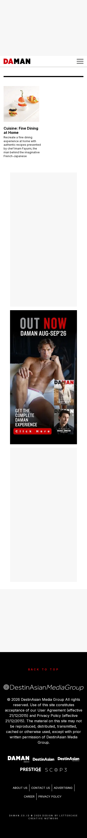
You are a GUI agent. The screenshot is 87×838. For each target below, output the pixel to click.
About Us (20, 788)
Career (29, 796)
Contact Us (40, 788)
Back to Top (43, 669)
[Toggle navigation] (80, 61)
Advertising (63, 788)
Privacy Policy (50, 796)
